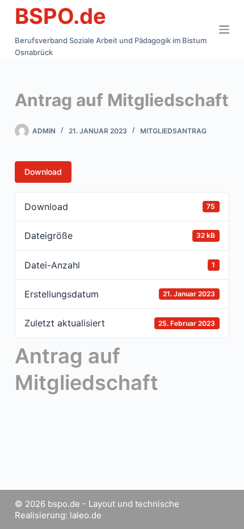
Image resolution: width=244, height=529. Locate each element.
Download (43, 172)
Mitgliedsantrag (173, 131)
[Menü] (224, 29)
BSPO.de (60, 16)
